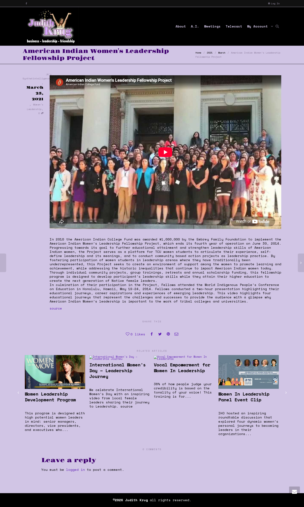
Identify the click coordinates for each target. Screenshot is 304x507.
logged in (75, 469)
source (56, 308)
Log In (275, 3)
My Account (258, 26)
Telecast (234, 26)
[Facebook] (26, 3)
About (181, 26)
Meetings (212, 26)
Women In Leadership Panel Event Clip (243, 396)
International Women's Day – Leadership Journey (117, 370)
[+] (55, 372)
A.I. (195, 26)
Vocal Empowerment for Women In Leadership (182, 367)
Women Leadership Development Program (50, 396)
